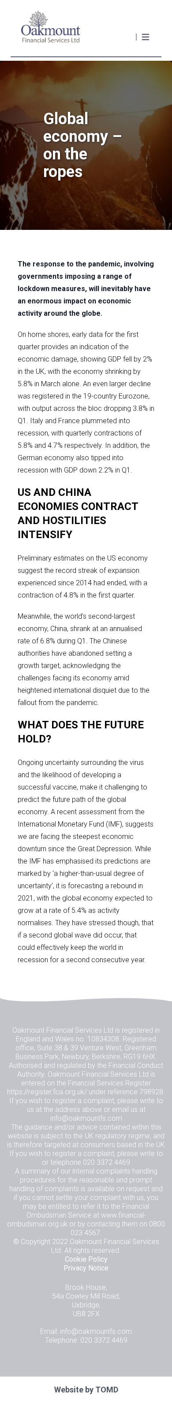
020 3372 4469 (106, 1162)
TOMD (106, 1389)
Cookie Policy (86, 1259)
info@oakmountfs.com (86, 1118)
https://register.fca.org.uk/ (47, 1092)
